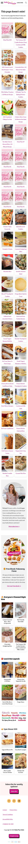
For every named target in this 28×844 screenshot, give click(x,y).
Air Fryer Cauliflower (7, 428)
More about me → (14, 526)
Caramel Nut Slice (21, 473)
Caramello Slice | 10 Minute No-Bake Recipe (20, 69)
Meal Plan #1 (20, 206)
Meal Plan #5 (20, 166)
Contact (5, 810)
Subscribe (14, 791)
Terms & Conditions (8, 814)
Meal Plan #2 (7, 206)
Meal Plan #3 (20, 186)
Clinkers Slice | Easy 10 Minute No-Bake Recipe (20, 119)
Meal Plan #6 (7, 166)
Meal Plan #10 (7, 40)
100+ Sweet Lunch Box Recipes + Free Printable (7, 69)
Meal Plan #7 (20, 142)
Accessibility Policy (8, 819)
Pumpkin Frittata (7, 249)
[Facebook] (9, 801)
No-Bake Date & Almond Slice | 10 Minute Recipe (7, 144)
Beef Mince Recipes (7, 406)
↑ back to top (8, 824)
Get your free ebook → (14, 586)
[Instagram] (14, 801)
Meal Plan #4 (7, 186)
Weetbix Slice (7, 271)
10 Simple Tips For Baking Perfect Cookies (20, 94)
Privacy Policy (13, 810)
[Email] (19, 801)
